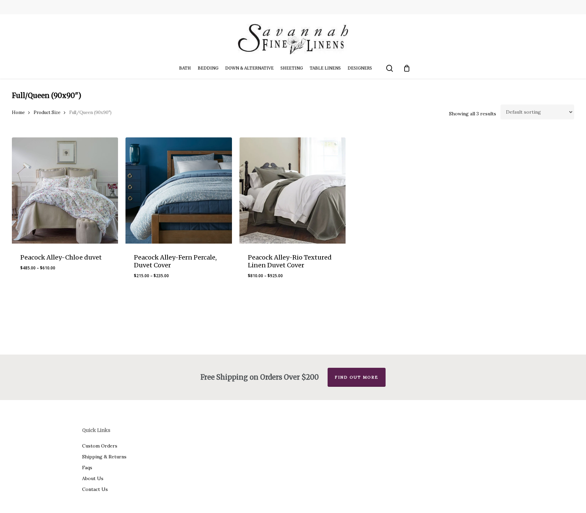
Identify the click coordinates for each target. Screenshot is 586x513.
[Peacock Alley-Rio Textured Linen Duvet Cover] (292, 190)
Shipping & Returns (104, 457)
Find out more (356, 377)
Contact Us (95, 489)
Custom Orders (99, 446)
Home (18, 112)
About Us (92, 478)
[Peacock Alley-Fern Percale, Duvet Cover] (178, 190)
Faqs (87, 467)
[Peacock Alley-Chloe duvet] (65, 190)
